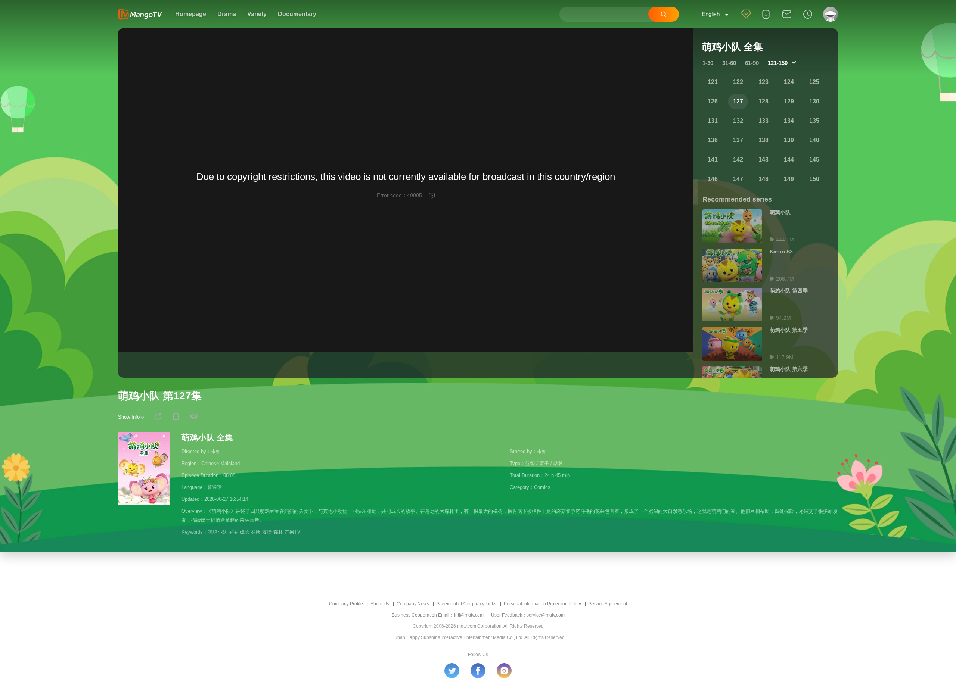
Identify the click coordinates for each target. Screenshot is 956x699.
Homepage (190, 14)
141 (713, 159)
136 (713, 140)
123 (763, 82)
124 (789, 82)
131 (713, 121)
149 (789, 179)
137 (738, 140)
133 (763, 121)
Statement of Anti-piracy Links (466, 603)
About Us (379, 603)
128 (763, 101)
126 (713, 101)
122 (738, 82)
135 (814, 121)
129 (789, 101)
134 (789, 121)
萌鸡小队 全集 (207, 437)
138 (763, 140)
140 (814, 140)
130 (814, 101)
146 (713, 179)
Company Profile (346, 603)
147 (738, 179)
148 (763, 179)
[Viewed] (807, 19)
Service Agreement (608, 603)
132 (738, 121)
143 (763, 159)
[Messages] (786, 19)
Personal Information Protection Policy (542, 603)
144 (789, 159)
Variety (257, 14)
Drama (226, 14)
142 (738, 159)
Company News (413, 603)
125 (814, 82)
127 (738, 101)
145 (814, 159)
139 (789, 140)
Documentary (297, 14)
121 (713, 82)
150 (814, 179)
